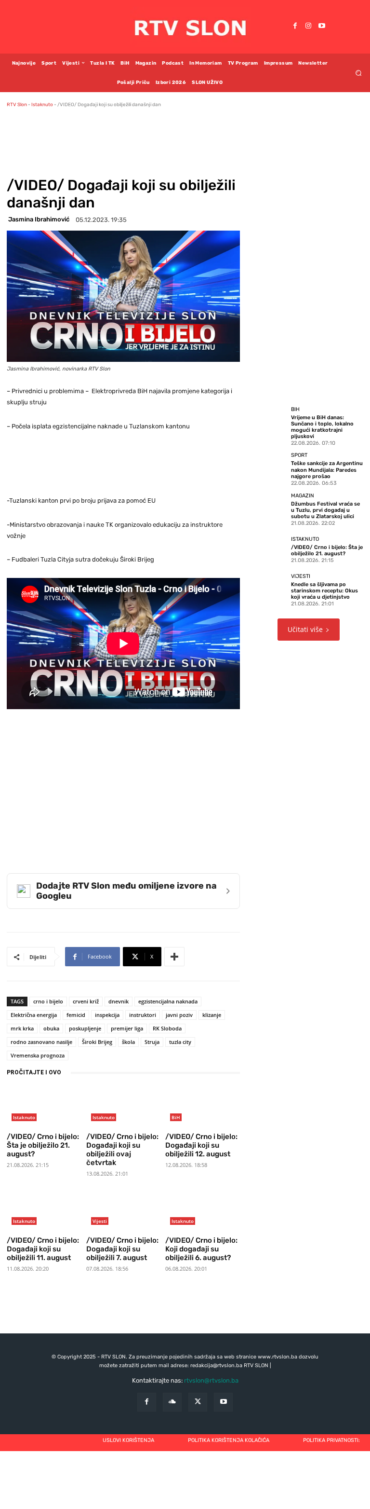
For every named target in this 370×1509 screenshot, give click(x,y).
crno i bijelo (48, 1001)
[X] (197, 1402)
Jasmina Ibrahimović (38, 219)
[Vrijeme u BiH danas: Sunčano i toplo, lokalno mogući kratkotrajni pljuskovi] (269, 423)
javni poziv (179, 1014)
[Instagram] (308, 26)
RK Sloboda (167, 1028)
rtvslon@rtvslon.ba (211, 1380)
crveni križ (86, 1001)
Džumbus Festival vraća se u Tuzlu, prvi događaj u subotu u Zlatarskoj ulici (325, 510)
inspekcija (107, 1014)
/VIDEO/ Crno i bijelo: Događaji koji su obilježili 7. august (122, 1249)
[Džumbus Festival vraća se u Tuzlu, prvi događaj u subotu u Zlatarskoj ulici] (269, 509)
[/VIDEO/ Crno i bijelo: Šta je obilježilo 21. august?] (44, 1106)
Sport (299, 455)
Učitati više (305, 629)
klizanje (211, 1014)
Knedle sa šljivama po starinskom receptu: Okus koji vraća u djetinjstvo (324, 590)
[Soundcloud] (172, 1402)
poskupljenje (85, 1028)
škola (128, 1041)
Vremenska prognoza (38, 1055)
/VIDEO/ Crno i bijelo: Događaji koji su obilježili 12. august (201, 1145)
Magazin (302, 495)
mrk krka (22, 1028)
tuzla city (180, 1041)
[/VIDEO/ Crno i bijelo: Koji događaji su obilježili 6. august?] (202, 1211)
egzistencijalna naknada (168, 1001)
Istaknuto (42, 105)
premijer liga (127, 1028)
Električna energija (34, 1014)
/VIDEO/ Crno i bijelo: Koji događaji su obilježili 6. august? (201, 1249)
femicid (75, 1014)
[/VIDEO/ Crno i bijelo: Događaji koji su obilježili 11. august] (44, 1211)
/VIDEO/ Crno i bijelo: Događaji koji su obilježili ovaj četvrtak (122, 1149)
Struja (152, 1041)
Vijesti (99, 1221)
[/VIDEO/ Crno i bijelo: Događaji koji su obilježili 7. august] (123, 1211)
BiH (176, 1117)
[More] (174, 956)
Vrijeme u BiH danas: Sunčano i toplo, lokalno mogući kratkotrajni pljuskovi (322, 427)
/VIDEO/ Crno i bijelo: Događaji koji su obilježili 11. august (43, 1249)
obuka (51, 1028)
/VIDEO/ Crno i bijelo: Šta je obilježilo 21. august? (43, 1145)
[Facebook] (295, 26)
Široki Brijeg (97, 1041)
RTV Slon (17, 105)
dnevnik (118, 1001)
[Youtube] (322, 26)
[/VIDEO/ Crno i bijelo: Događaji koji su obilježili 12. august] (202, 1106)
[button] (358, 72)
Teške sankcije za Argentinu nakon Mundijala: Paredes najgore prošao (327, 469)
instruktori (142, 1014)
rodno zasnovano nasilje (41, 1041)
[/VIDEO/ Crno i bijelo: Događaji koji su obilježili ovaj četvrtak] (123, 1106)
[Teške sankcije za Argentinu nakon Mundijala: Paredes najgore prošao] (269, 468)
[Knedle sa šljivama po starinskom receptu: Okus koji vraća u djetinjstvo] (269, 589)
